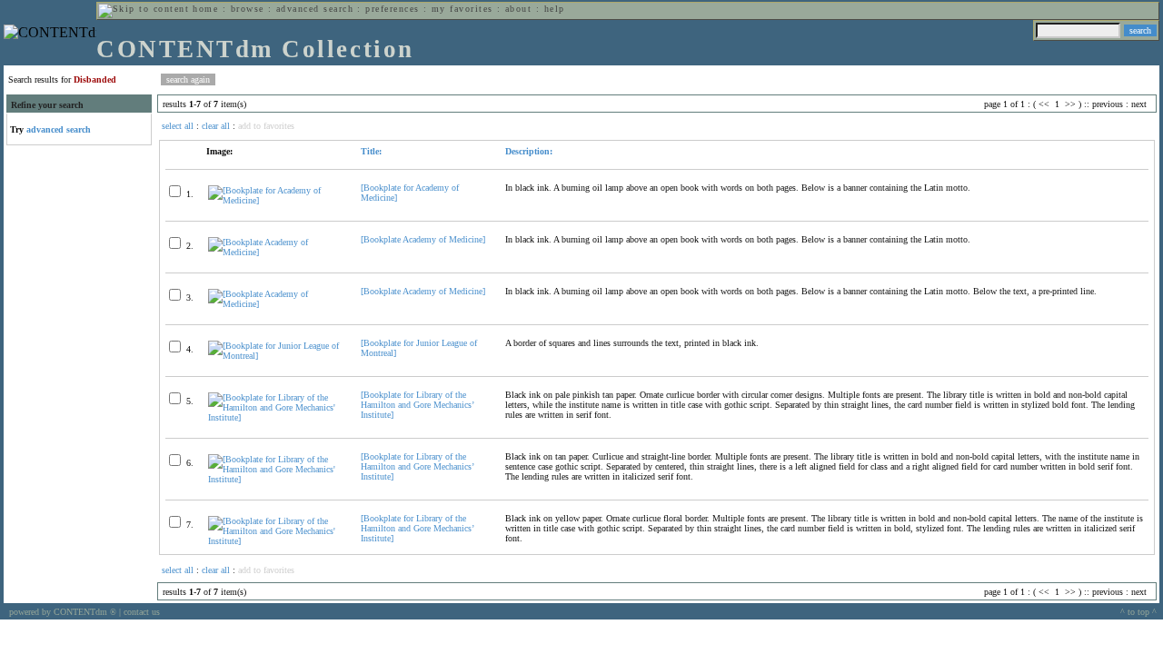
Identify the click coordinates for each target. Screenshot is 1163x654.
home (205, 9)
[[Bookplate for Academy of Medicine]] (276, 200)
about (518, 9)
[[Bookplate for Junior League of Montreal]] (276, 356)
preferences (392, 9)
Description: (528, 151)
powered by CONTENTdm (62, 612)
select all (178, 126)
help (554, 9)
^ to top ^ (1138, 612)
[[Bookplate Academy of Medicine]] (276, 252)
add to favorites (266, 126)
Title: (371, 151)
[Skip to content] (143, 9)
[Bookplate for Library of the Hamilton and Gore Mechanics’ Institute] (417, 405)
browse (247, 9)
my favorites (462, 9)
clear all (216, 126)
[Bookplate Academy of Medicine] (423, 239)
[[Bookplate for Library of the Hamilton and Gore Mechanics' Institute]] (276, 417)
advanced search (314, 9)
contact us (142, 612)
